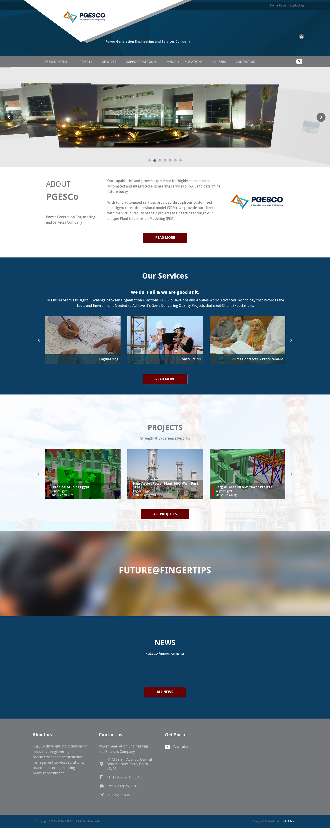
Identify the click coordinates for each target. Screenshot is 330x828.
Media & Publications (184, 61)
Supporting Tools (141, 61)
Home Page (278, 5)
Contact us (296, 5)
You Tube (180, 746)
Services (109, 61)
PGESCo (67, 49)
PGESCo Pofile (56, 61)
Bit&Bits (289, 821)
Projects (84, 61)
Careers (219, 61)
